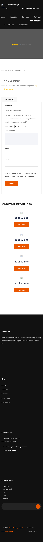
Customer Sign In (12, 6)
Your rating (9, 126)
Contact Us (23, 25)
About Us (13, 17)
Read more (21, 224)
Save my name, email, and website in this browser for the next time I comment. (20, 175)
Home (2, 17)
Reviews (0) (9, 99)
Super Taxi (11, 70)
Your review (10, 130)
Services (25, 17)
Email (7, 159)
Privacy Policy (32, 531)
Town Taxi (9, 89)
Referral (37, 17)
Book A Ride (9, 25)
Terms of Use (31, 528)
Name (7, 149)
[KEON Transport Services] (4, 6)
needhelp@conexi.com (30, 8)
